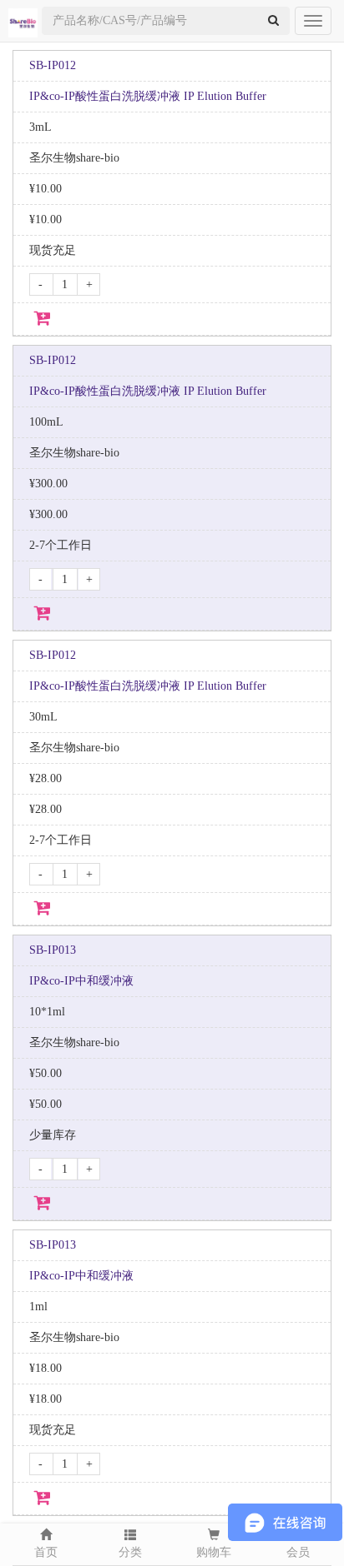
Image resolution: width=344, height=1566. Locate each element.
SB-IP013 (52, 950)
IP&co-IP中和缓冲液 (81, 981)
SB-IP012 (52, 65)
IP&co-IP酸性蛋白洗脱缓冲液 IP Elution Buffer (147, 96)
